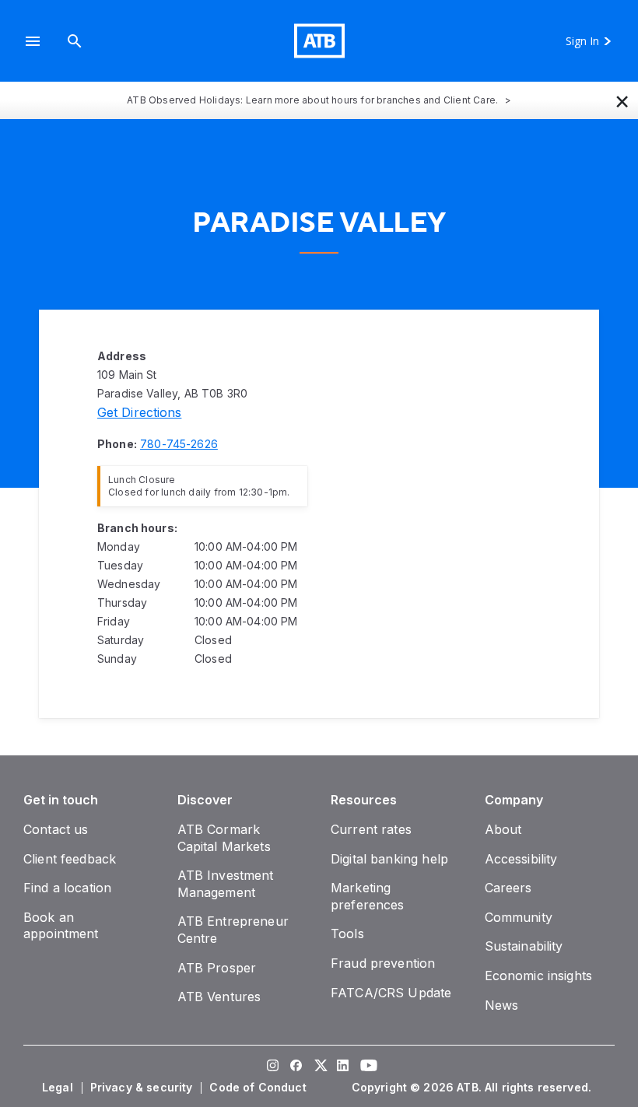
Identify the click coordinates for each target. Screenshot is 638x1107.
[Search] (75, 41)
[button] (33, 41)
